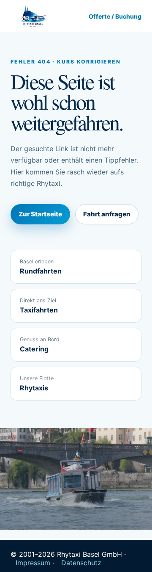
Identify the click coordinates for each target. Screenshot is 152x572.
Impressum (33, 562)
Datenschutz (81, 562)
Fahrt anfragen (106, 214)
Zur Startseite (40, 214)
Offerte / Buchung (115, 16)
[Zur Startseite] (33, 16)
